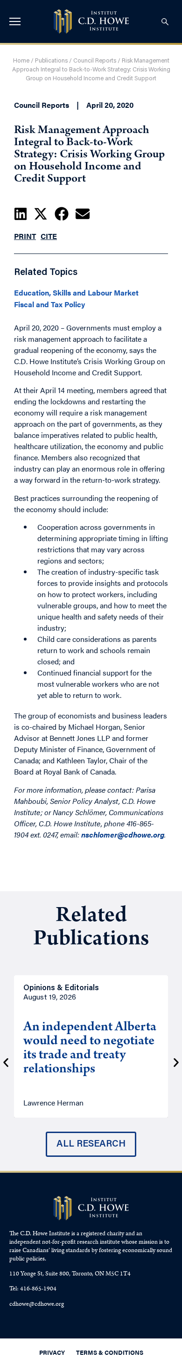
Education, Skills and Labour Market (76, 292)
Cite (49, 236)
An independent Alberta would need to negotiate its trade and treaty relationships (89, 1049)
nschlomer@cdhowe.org (122, 834)
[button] (20, 214)
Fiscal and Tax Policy (49, 304)
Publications (51, 61)
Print (25, 236)
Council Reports (94, 61)
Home (21, 61)
